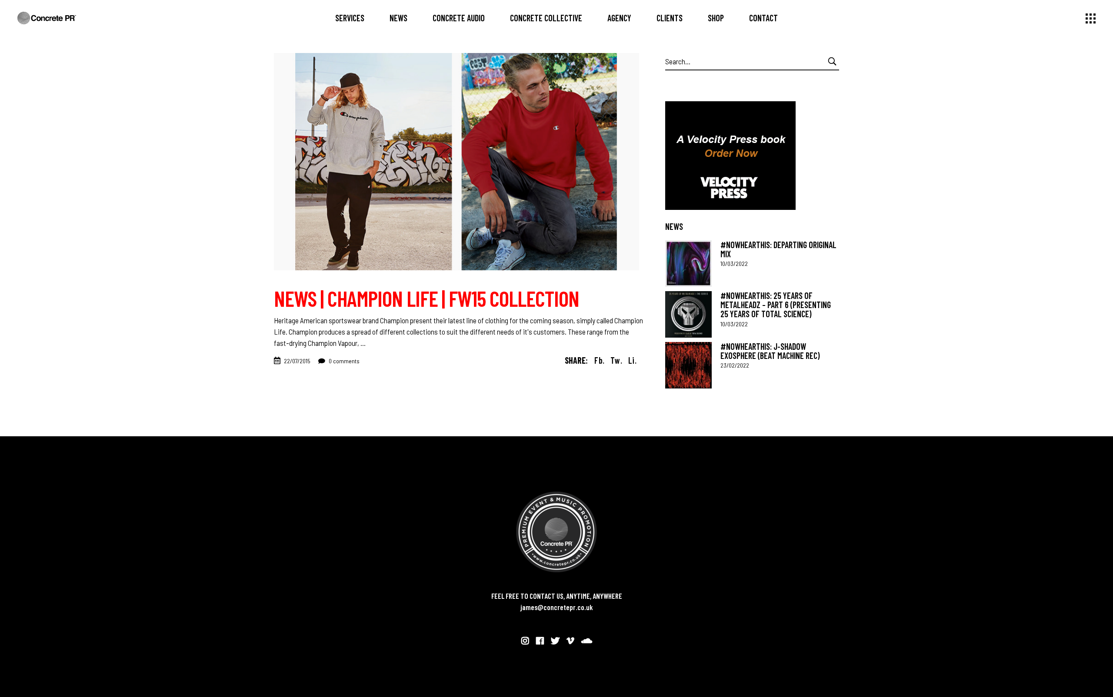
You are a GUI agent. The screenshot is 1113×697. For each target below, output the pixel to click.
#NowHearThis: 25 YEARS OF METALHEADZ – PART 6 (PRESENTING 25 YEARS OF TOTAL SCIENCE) (775, 304)
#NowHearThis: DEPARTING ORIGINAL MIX (778, 249)
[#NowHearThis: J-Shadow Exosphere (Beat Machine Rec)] (688, 365)
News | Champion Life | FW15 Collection (426, 298)
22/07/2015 (297, 361)
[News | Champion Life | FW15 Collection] (456, 161)
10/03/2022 (734, 263)
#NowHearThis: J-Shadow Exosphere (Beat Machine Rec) (770, 351)
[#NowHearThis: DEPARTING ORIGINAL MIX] (688, 263)
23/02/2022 (734, 365)
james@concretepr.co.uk (556, 607)
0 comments (343, 361)
